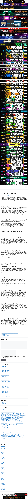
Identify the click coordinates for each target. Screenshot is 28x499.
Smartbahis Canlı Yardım (20, 417)
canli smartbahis (11, 409)
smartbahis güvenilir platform (17, 426)
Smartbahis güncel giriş (13, 425)
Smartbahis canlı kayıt (5, 333)
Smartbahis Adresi (4, 367)
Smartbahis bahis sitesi (18, 414)
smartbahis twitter (4, 436)
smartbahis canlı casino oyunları (4, 417)
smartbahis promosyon (4, 432)
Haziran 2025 (3, 448)
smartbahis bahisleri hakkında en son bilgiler (10, 414)
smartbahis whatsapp (19, 436)
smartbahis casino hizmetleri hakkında (9, 418)
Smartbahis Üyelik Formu (4, 376)
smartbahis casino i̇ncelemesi (16, 418)
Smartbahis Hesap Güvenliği (5, 382)
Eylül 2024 (2, 457)
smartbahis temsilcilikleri (24, 434)
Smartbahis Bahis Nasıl (4, 392)
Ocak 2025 (2, 452)
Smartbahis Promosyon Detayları (6, 388)
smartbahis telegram (18, 434)
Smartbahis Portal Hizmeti (5, 371)
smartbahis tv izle (22, 435)
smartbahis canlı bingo (15, 416)
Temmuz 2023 (3, 474)
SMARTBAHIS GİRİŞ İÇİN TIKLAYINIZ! (14, 28)
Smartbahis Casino (3, 418)
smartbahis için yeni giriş (11, 428)
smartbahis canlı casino (21, 416)
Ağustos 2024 (3, 458)
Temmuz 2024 (3, 459)
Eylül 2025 (2, 447)
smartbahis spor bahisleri (13, 434)
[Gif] (14, 78)
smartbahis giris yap (4, 423)
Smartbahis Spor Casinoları (5, 386)
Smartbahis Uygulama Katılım (5, 396)
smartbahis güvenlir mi (5, 427)
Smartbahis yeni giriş (19, 437)
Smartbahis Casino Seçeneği (5, 385)
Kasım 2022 (3, 484)
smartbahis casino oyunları (5, 419)
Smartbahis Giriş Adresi (19, 423)
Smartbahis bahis (22, 413)
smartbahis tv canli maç (8, 435)
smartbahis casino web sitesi (13, 420)
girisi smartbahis (3, 410)
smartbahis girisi (11, 421)
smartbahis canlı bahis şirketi (9, 416)
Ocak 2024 (2, 467)
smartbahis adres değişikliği (4, 413)
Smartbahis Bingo (4, 334)
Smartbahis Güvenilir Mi (5, 335)
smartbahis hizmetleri (18, 427)
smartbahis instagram (4, 428)
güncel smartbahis (22, 410)
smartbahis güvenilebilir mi (19, 425)
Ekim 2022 (2, 485)
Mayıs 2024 (3, 462)
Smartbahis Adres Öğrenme (5, 387)
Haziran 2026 (3, 446)
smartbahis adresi (11, 413)
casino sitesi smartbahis (18, 409)
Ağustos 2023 (3, 473)
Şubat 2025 (3, 451)
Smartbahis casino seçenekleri (13, 419)
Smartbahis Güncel (4, 424)
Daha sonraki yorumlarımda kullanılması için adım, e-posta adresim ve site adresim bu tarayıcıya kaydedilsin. (14, 357)
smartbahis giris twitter (18, 421)
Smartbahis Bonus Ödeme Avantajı (6, 381)
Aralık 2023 (2, 468)
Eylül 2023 (2, 472)
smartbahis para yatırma (4, 431)
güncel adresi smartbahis (15, 410)
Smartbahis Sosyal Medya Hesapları (5, 434)
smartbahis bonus (3, 415)
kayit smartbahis (4, 412)
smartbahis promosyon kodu (12, 432)
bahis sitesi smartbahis (5, 409)
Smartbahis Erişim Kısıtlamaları (5, 372)
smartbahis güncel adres (13, 424)
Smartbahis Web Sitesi (11, 436)
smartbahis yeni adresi (12, 437)
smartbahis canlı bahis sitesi (3, 416)
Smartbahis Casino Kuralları (5, 375)
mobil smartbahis (11, 412)
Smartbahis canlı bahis (23, 415)
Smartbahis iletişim (24, 427)
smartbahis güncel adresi (5, 425)
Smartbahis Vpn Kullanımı (5, 380)
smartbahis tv (3, 435)
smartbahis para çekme (10, 431)
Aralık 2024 (2, 453)
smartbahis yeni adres (4, 437)
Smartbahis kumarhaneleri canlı (13, 333)
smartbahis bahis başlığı (3, 414)
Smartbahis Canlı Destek (12, 417)
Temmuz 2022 (3, 489)
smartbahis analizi (17, 413)
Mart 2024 (2, 464)
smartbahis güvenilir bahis (4, 426)
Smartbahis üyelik (4, 438)
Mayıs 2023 (3, 477)
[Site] (14, 47)
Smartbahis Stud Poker (4, 391)
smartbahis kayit (23, 428)
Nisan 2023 (2, 478)
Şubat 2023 (3, 480)
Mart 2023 (2, 479)
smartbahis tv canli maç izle (15, 435)
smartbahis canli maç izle (10, 415)
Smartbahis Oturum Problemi (5, 370)
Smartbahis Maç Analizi (4, 393)
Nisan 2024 (2, 463)
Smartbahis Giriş (3, 366)
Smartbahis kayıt (4, 429)
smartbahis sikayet (9, 433)
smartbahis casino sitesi (5, 420)
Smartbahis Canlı (16, 415)
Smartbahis (2, 377)
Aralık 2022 (2, 483)
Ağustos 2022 (3, 488)
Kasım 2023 (3, 469)
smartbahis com (18, 420)
